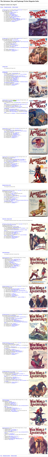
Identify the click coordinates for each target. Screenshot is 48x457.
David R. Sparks (12, 44)
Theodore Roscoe (15, 134)
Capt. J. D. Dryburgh (23, 347)
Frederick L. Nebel (14, 15)
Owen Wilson (12, 46)
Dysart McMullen (14, 232)
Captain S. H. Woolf (18, 379)
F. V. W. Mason (23, 76)
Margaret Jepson (25, 41)
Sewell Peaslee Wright (17, 102)
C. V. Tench (16, 83)
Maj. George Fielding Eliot (14, 437)
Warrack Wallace (9, 407)
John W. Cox (17, 264)
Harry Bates (17, 128)
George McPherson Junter (16, 260)
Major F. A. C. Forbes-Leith (12, 160)
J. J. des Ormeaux (13, 429)
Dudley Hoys (13, 200)
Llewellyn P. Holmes (16, 16)
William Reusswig (11, 343)
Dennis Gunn (14, 164)
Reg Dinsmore (15, 133)
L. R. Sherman (10, 431)
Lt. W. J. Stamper (11, 317)
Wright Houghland (12, 402)
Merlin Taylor (15, 78)
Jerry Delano (7, 400)
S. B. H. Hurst (14, 45)
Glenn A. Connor (13, 410)
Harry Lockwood (11, 49)
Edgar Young (19, 19)
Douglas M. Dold (19, 9)
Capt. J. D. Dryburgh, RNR (23, 405)
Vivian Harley (14, 374)
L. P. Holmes (13, 349)
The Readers (13, 21)
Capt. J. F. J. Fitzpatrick (15, 350)
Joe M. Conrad (15, 197)
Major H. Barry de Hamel (15, 289)
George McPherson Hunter (24, 47)
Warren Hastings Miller (18, 318)
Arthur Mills (14, 404)
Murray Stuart (11, 439)
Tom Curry (13, 194)
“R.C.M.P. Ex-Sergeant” (18, 231)
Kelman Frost (17, 132)
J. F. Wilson (13, 293)
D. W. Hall (11, 131)
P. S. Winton (12, 106)
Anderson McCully (16, 320)
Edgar (21, 41)
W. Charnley (14, 409)
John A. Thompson (15, 20)
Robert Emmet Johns (16, 377)
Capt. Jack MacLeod (13, 267)
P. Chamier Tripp (13, 319)
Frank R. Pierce (21, 75)
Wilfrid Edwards (13, 346)
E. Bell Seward (15, 79)
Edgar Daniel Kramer (15, 73)
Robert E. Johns (11, 17)
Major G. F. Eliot (15, 80)
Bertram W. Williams (13, 12)
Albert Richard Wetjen (16, 40)
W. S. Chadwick (13, 294)
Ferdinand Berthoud (15, 411)
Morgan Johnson (16, 81)
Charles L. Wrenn (14, 10)
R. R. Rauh (8, 129)
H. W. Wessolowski (10, 100)
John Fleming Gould (24, 113)
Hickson (21, 106)
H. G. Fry (14, 43)
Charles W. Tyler (18, 345)
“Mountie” (14, 323)
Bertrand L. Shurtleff (14, 77)
